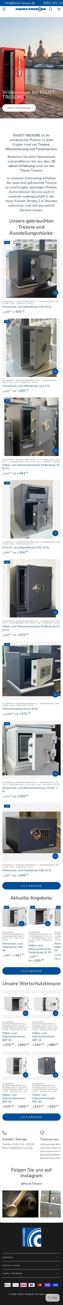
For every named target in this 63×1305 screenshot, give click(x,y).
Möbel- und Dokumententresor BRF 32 (43, 1036)
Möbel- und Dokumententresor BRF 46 (13, 1098)
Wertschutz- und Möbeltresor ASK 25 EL (27, 870)
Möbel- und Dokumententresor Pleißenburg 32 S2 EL (30, 466)
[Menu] (4, 9)
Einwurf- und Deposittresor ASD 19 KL (26, 547)
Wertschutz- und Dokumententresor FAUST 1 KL (30, 789)
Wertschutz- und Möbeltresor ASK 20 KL (27, 306)
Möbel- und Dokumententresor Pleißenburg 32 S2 (39, 949)
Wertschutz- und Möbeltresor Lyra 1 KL (26, 386)
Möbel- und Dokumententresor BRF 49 (43, 1098)
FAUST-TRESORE (26, 1294)
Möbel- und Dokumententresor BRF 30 (13, 1036)
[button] (50, 9)
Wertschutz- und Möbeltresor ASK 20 (12, 947)
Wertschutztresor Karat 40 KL (20, 709)
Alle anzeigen (31, 886)
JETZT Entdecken (19, 108)
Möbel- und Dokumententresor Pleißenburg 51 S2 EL (30, 628)
